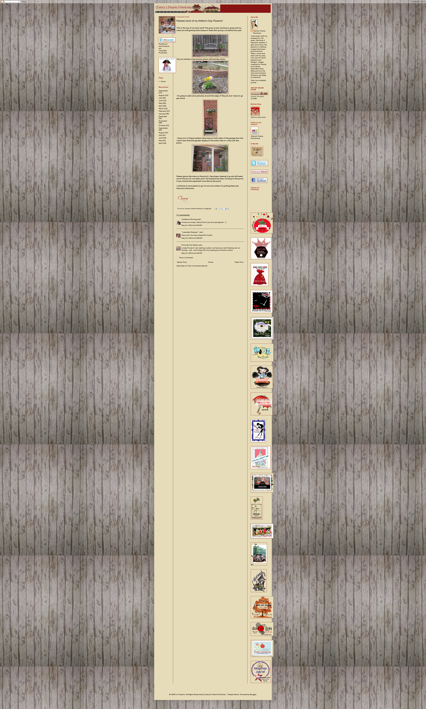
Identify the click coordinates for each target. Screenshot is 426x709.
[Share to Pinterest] (228, 209)
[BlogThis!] (222, 209)
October (162, 125)
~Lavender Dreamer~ (190, 232)
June (161, 100)
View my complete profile (258, 81)
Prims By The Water (189, 245)
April (160, 106)
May (160, 103)
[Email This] (220, 209)
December (163, 116)
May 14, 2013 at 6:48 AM (191, 238)
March (161, 108)
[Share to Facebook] (226, 209)
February (162, 111)
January (162, 114)
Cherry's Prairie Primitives (194, 208)
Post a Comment (186, 257)
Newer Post (182, 262)
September (163, 91)
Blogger (253, 694)
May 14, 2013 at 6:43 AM (191, 225)
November (163, 121)
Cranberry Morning (189, 219)
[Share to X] (224, 209)
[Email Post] (215, 208)
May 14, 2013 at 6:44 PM (191, 253)
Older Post (239, 262)
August (162, 95)
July (160, 98)
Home (210, 262)
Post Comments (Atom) (197, 266)
